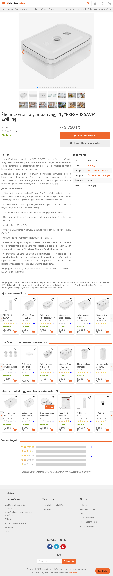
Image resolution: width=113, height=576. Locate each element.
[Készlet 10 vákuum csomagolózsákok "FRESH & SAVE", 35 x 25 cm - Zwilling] (66, 403)
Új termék (49, 407)
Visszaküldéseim (87, 526)
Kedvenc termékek (88, 521)
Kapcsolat (9, 527)
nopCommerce (75, 573)
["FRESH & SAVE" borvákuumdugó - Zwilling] (103, 403)
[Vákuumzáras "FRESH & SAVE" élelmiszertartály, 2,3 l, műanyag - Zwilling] (103, 305)
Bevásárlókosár (87, 517)
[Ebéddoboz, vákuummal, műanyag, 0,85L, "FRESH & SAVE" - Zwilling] (29, 403)
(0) (71, 323)
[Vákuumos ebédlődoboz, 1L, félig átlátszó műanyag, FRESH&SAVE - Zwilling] (66, 305)
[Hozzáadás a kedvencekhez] (16, 300)
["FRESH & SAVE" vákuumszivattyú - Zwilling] (10, 305)
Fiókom (83, 505)
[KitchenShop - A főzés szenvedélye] (17, 3)
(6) (71, 421)
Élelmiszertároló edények (99, 175)
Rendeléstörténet (87, 509)
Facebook (50, 546)
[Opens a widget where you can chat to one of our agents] (102, 571)
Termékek (46, 509)
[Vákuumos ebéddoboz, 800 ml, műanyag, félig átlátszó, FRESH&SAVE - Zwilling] (47, 305)
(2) (108, 323)
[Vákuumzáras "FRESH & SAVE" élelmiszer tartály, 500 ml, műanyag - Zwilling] (29, 305)
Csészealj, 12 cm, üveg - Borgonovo (27, 367)
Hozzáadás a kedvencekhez (86, 143)
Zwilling (91, 165)
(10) (16, 323)
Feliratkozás (69, 561)
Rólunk (8, 519)
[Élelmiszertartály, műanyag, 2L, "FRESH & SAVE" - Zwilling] (56, 51)
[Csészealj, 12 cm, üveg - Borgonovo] (29, 354)
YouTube (63, 546)
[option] (10, 315)
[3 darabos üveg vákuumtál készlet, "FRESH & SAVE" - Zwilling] (47, 403)
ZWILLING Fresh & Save (99, 170)
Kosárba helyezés (87, 135)
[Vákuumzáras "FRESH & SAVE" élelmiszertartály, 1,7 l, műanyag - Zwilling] (84, 305)
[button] (22, 52)
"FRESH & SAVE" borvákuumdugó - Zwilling (103, 417)
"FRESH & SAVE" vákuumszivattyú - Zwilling (10, 319)
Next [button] (111, 318)
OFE (7, 531)
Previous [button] (1, 318)
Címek (83, 513)
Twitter (56, 546)
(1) (34, 323)
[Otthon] (3, 9)
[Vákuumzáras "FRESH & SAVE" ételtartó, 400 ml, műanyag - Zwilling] (47, 354)
